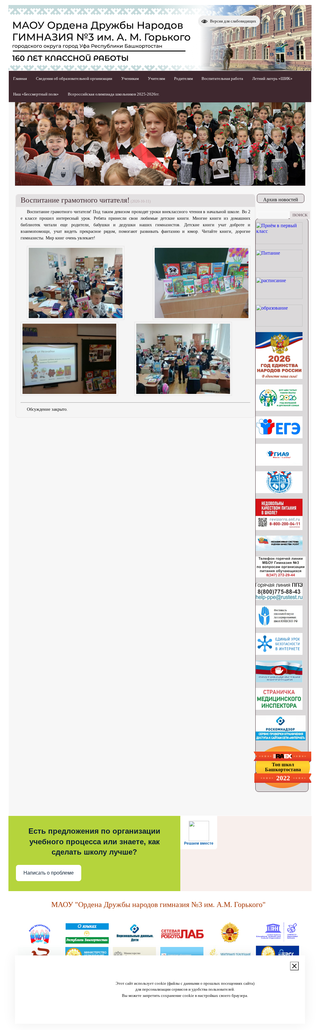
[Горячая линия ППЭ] (279, 598)
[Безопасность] (39, 941)
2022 (283, 778)
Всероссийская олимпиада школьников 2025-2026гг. (113, 94)
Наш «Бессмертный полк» (36, 94)
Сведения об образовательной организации (74, 78)
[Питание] (279, 269)
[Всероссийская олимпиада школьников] (279, 491)
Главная (20, 78)
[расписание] (279, 297)
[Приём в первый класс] (279, 242)
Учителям (156, 78)
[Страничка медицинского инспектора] (279, 708)
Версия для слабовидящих (233, 21)
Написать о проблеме (48, 873)
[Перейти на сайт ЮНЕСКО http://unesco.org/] (277, 941)
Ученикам (130, 78)
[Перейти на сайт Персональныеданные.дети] (134, 941)
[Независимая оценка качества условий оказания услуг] (279, 549)
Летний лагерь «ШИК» (272, 78)
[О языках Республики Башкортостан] (87, 941)
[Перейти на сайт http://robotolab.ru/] (182, 941)
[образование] (279, 324)
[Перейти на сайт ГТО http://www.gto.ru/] (229, 941)
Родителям (183, 78)
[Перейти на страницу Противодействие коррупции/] (279, 680)
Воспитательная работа (222, 78)
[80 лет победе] (279, 409)
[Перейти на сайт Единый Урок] (279, 653)
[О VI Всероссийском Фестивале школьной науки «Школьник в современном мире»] (279, 625)
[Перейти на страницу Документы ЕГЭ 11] (279, 436)
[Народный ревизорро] (279, 528)
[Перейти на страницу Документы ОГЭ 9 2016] (279, 464)
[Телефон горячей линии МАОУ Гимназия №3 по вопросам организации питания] (281, 575)
